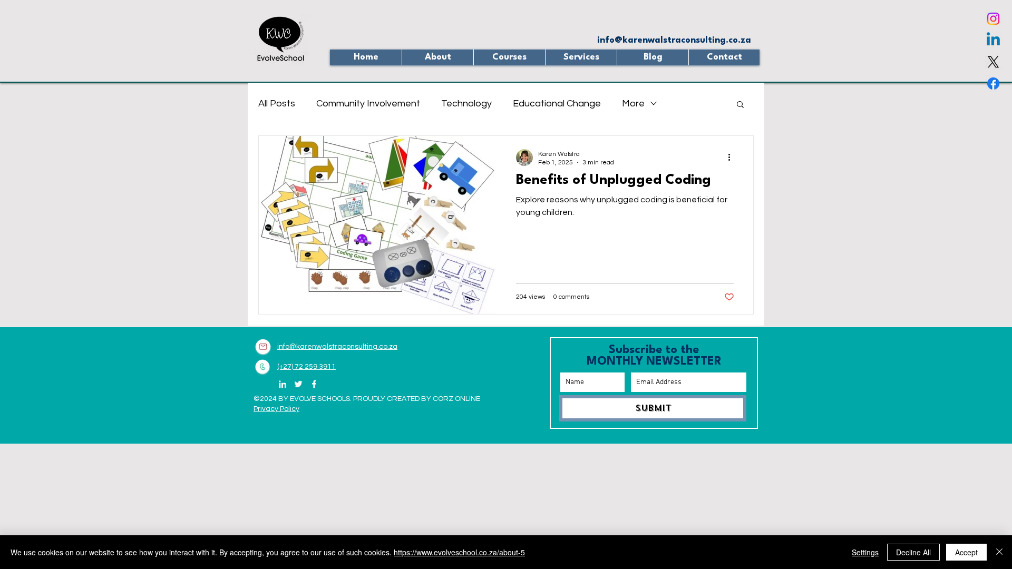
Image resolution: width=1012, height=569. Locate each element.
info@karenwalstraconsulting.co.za (674, 40)
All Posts (276, 104)
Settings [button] (865, 552)
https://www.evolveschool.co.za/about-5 (459, 552)
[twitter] (993, 62)
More (633, 104)
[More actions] (732, 157)
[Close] (999, 552)
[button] (509, 57)
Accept (966, 552)
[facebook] (993, 83)
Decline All (913, 552)
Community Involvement (368, 104)
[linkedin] (993, 40)
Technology (466, 104)
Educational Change (557, 104)
